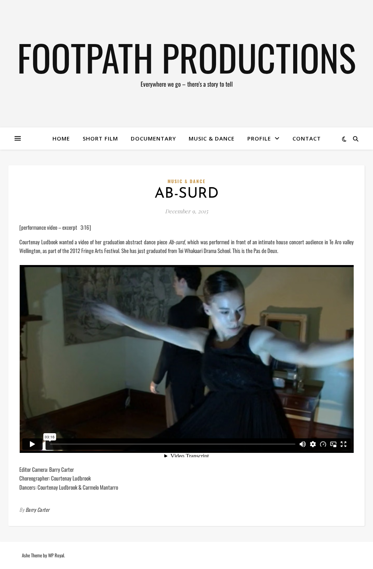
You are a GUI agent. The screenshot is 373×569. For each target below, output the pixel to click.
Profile (259, 138)
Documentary (153, 138)
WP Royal (56, 555)
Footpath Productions (186, 57)
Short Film (100, 138)
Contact (306, 138)
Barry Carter (37, 509)
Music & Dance (212, 138)
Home (61, 138)
